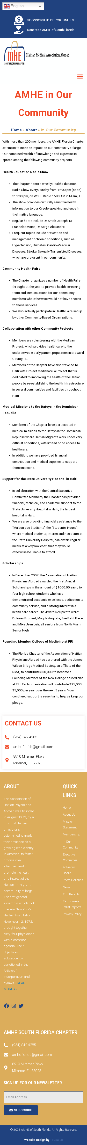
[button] (80, 76)
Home (16, 129)
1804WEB (56, 1140)
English (17, 6)
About (31, 129)
